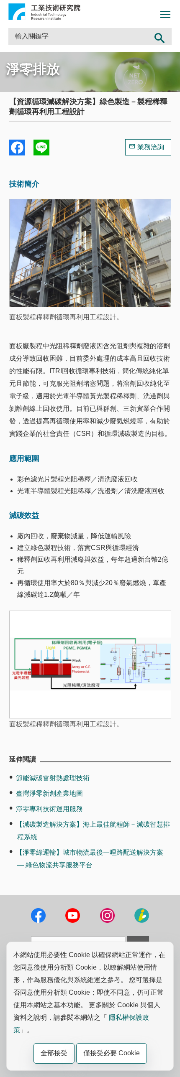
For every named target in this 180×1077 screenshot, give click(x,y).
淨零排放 (33, 68)
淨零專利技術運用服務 (49, 808)
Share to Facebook (17, 147)
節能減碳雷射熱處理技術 (53, 778)
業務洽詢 (150, 146)
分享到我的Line (41, 147)
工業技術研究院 (44, 11)
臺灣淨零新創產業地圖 (49, 793)
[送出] (159, 36)
